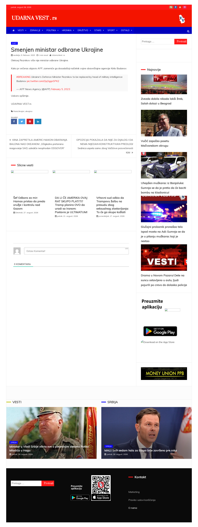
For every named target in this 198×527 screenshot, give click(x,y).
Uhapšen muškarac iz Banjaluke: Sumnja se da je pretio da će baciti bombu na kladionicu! (163, 187)
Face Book (175, 7)
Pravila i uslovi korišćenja (141, 499)
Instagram (184, 7)
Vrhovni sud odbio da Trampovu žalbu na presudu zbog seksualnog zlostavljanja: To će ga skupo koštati (112, 205)
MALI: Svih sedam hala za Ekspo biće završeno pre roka (140, 450)
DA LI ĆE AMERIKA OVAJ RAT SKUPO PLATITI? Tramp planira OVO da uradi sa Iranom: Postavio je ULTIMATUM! (71, 205)
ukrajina (28, 111)
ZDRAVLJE (35, 30)
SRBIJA (14, 442)
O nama (132, 507)
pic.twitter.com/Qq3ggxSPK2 (43, 81)
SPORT (111, 30)
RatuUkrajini (18, 111)
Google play (171, 7)
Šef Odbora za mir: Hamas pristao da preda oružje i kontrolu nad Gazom (29, 203)
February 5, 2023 (60, 89)
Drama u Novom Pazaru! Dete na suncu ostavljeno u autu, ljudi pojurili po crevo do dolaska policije (164, 280)
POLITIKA (51, 30)
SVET (14, 43)
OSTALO (125, 30)
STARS (97, 30)
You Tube (180, 7)
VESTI (21, 30)
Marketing (134, 491)
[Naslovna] (13, 30)
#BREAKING (23, 76)
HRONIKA (66, 30)
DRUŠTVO (83, 30)
